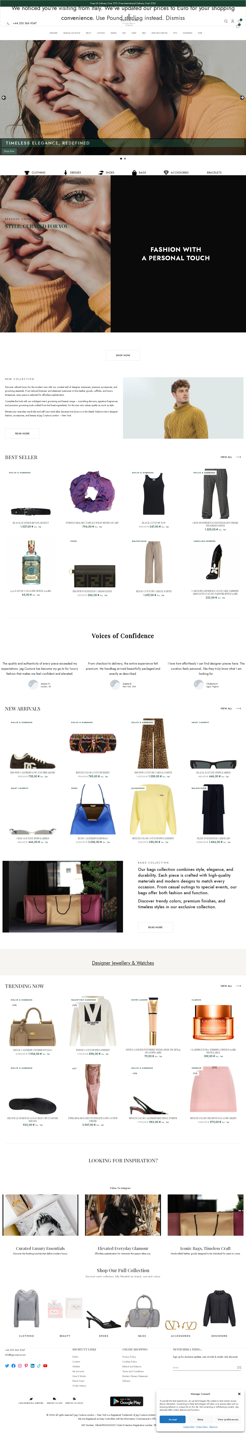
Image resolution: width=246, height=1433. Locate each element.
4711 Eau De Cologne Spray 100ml (30, 591)
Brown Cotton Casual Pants (153, 772)
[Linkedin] (32, 1366)
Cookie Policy (189, 1426)
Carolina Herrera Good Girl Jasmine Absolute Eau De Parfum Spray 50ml (215, 592)
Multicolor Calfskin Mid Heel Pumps (153, 1118)
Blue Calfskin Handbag (93, 838)
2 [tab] (125, 159)
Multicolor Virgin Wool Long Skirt (213, 1118)
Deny (200, 1419)
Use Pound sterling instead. (130, 18)
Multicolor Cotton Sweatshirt (153, 838)
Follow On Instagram (120, 1188)
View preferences (228, 1419)
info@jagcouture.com (15, 1354)
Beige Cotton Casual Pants (154, 591)
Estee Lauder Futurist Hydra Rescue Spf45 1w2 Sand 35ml (153, 1051)
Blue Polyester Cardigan (213, 838)
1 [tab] (121, 159)
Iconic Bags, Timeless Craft (205, 1248)
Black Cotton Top (154, 523)
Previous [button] (4, 98)
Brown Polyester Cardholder (92, 591)
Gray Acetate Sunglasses (33, 838)
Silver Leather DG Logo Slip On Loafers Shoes (32, 1120)
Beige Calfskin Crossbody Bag (32, 1050)
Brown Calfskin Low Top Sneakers (32, 772)
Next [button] (242, 98)
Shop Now (9, 151)
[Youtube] (45, 1366)
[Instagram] (20, 1366)
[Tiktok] (39, 1366)
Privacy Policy (202, 1426)
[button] (239, 1394)
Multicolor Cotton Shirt (93, 772)
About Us (213, 1426)
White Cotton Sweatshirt (93, 1050)
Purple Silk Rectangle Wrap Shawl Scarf (92, 523)
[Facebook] (13, 1366)
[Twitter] (7, 1366)
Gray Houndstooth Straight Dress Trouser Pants (215, 524)
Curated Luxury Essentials (40, 1248)
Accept (173, 1419)
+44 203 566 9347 (15, 1350)
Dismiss (175, 18)
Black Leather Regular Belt (31, 523)
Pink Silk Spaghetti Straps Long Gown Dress (92, 1120)
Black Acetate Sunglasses (213, 772)
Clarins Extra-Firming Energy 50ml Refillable (213, 1051)
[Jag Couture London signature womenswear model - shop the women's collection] (123, 97)
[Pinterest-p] (26, 1366)
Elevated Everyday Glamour (123, 1248)
